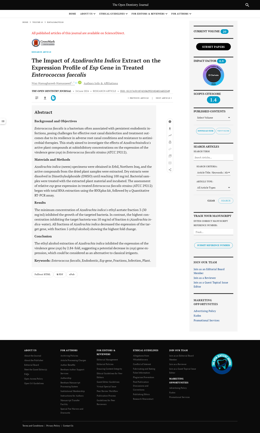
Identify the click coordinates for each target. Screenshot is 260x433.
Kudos (197, 315)
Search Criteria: (207, 166)
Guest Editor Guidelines (108, 382)
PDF (61, 274)
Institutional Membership (72, 391)
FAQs (26, 374)
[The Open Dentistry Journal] (222, 363)
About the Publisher (33, 360)
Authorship (65, 378)
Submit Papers (213, 47)
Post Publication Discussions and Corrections (141, 386)
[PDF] (53, 98)
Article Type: (205, 181)
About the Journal (32, 355)
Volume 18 (37, 22)
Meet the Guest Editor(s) (35, 369)
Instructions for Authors (71, 395)
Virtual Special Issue (106, 386)
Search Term (202, 151)
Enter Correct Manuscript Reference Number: (211, 223)
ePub (71, 274)
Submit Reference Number (213, 245)
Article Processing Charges (73, 360)
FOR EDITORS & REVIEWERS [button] (148, 13)
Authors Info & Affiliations (101, 83)
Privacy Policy (53, 425)
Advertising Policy (205, 311)
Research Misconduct (143, 399)
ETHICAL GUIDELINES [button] (112, 13)
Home (72, 13)
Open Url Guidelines (34, 383)
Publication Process (106, 395)
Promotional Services (206, 320)
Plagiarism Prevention (143, 377)
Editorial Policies (105, 364)
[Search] (247, 5)
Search (225, 200)
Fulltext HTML (42, 274)
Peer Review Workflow (107, 391)
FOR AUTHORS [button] (180, 13)
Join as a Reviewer (205, 278)
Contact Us (68, 425)
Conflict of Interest (142, 364)
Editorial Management (107, 359)
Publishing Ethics (141, 394)
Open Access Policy (33, 378)
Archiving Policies (69, 355)
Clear (211, 200)
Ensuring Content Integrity (109, 368)
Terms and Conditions (32, 425)
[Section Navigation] (3, 121)
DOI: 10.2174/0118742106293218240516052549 (145, 91)
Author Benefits (67, 365)
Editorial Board (31, 365)
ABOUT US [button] (86, 13)
